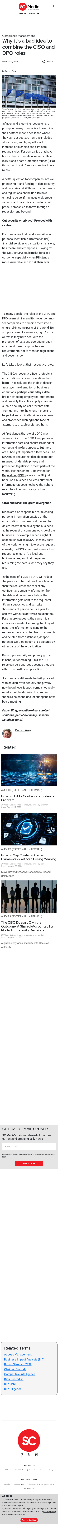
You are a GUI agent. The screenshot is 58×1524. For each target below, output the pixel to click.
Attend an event (33, 1484)
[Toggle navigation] (5, 6)
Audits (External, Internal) (21, 790)
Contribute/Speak (19, 1484)
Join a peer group (46, 1484)
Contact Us (32, 1470)
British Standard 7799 (18, 1364)
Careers (42, 1470)
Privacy (51, 1470)
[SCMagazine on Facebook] (22, 1455)
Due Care (10, 1384)
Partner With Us (29, 1488)
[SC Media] (29, 6)
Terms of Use (43, 1154)
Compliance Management (18, 36)
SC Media (8, 1470)
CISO (10, 252)
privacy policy (49, 1511)
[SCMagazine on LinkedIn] (36, 1455)
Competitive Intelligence (19, 1374)
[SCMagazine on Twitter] (29, 1455)
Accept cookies (29, 1520)
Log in (22, 13)
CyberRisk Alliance (20, 1470)
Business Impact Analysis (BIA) (24, 1359)
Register (34, 13)
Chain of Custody (15, 1369)
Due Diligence (13, 1389)
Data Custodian (14, 1379)
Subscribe (29, 1163)
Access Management (18, 1354)
